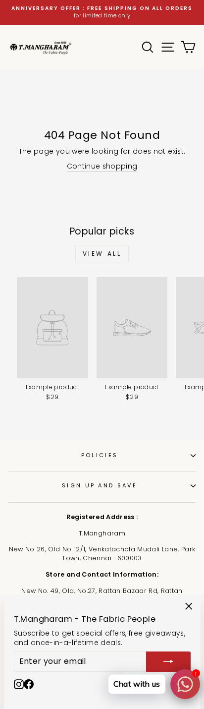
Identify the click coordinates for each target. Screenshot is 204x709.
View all (102, 253)
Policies (99, 455)
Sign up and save (99, 485)
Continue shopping (102, 166)
